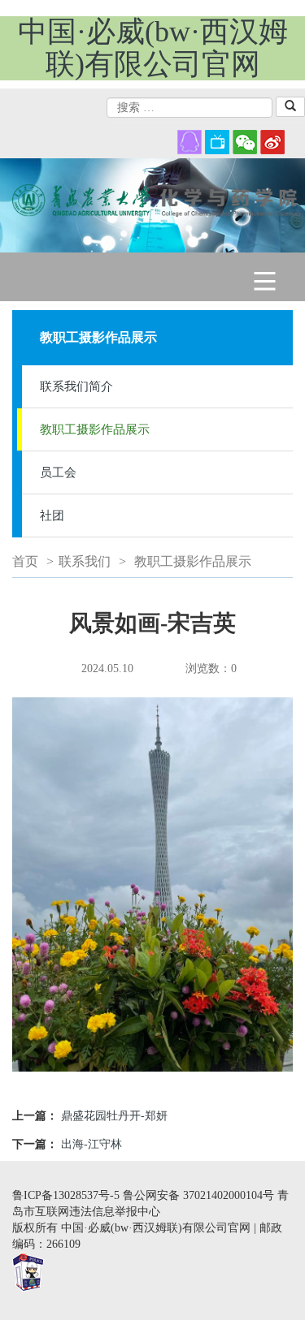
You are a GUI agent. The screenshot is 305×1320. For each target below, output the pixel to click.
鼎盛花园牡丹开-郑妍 (114, 1116)
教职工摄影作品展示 (95, 429)
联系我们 (85, 561)
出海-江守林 (91, 1144)
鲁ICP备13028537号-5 (66, 1195)
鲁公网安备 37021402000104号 (198, 1195)
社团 (52, 515)
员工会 (58, 472)
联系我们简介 (76, 386)
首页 (25, 561)
